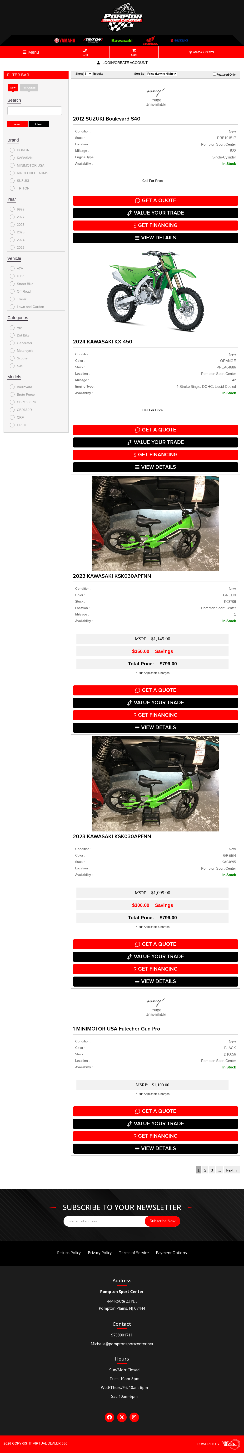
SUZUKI (23, 181)
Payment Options (171, 1252)
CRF (20, 417)
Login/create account (125, 63)
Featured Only (226, 74)
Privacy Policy (100, 1252)
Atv (19, 328)
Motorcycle (25, 350)
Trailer (21, 299)
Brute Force (26, 394)
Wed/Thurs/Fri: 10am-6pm (124, 1387)
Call (85, 55)
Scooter (23, 358)
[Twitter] (122, 1417)
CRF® (21, 425)
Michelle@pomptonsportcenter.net (122, 1343)
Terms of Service (134, 1252)
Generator (24, 343)
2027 (21, 217)
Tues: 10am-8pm (124, 1378)
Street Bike (25, 284)
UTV (20, 276)
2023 (21, 247)
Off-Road (24, 291)
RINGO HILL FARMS (32, 173)
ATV (20, 268)
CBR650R (24, 410)
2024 (21, 240)
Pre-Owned (29, 87)
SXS (20, 366)
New (12, 87)
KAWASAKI (25, 158)
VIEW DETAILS (158, 238)
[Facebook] (109, 1417)
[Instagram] (134, 1417)
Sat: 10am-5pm (124, 1396)
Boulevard (24, 387)
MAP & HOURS (203, 52)
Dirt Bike (23, 335)
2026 (21, 224)
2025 (21, 232)
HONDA (23, 150)
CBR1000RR (26, 402)
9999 (21, 209)
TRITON (23, 188)
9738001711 (122, 1335)
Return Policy (69, 1252)
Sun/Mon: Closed (124, 1369)
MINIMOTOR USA (30, 165)
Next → (232, 1170)
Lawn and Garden (30, 307)
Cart (134, 55)
